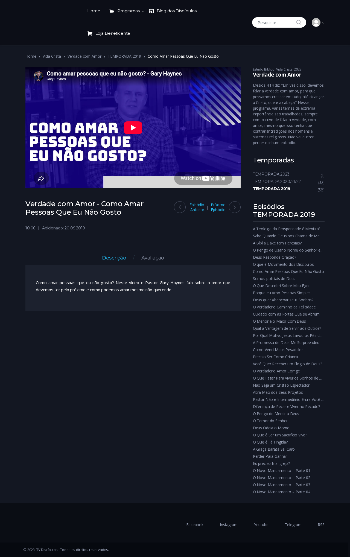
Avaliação (152, 258)
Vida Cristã (52, 56)
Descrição (114, 258)
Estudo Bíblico (264, 69)
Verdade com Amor (84, 56)
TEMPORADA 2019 (124, 56)
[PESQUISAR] (299, 22)
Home (93, 10)
